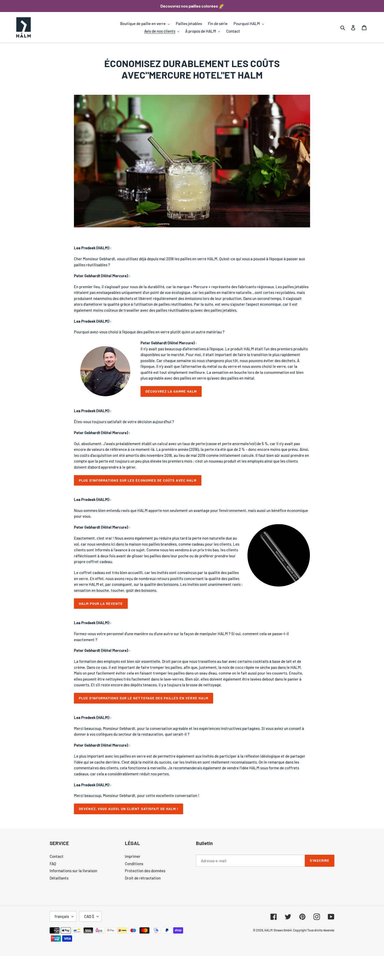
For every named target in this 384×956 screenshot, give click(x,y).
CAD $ (89, 916)
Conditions (134, 863)
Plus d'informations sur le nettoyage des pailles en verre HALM (143, 698)
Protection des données (145, 870)
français (62, 916)
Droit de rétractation (143, 878)
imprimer (133, 856)
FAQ (53, 863)
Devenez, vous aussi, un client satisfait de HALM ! (128, 809)
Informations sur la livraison (73, 870)
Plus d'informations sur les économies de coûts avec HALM (137, 480)
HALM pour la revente (101, 603)
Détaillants (59, 878)
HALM (268, 930)
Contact (56, 856)
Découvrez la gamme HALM (171, 391)
